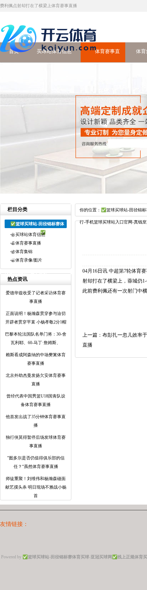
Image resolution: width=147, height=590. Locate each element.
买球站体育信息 (30, 234)
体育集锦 (23, 251)
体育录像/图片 (28, 260)
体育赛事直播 (28, 243)
